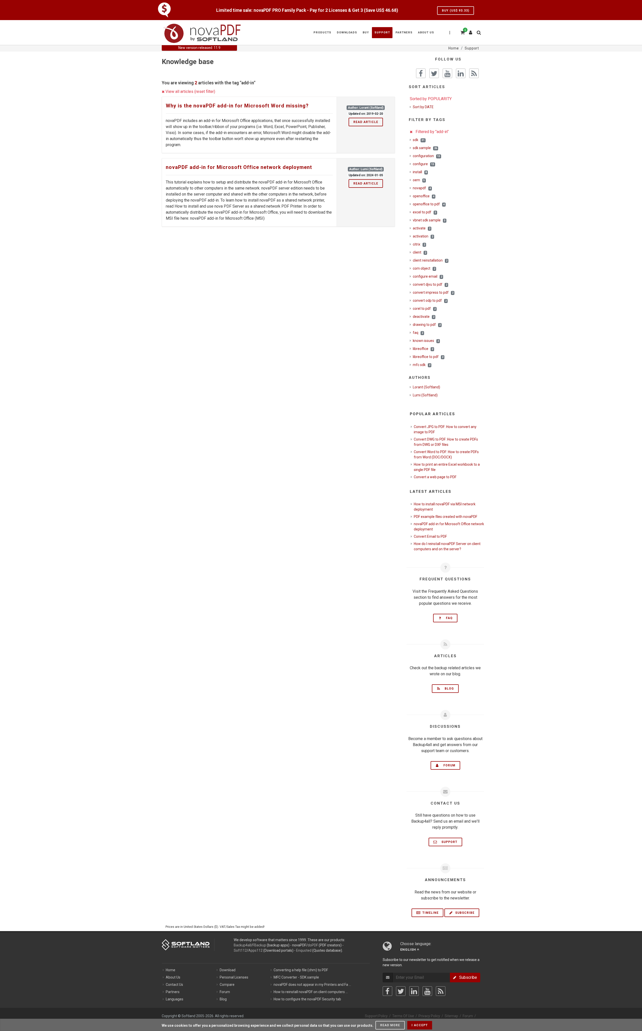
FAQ (448, 618)
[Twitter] (401, 991)
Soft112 (240, 950)
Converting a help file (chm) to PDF (301, 970)
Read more (390, 1025)
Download (227, 970)
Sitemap (451, 1016)
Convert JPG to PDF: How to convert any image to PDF (445, 429)
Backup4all (242, 945)
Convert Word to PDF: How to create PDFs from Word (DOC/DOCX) (446, 454)
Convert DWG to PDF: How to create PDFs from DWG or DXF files (446, 442)
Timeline (430, 913)
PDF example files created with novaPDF (445, 517)
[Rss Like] (474, 73)
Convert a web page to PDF (435, 477)
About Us (173, 977)
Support (447, 842)
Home (170, 970)
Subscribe (464, 913)
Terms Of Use (403, 1016)
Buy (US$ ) (455, 10)
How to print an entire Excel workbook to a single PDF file (447, 467)
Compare (227, 985)
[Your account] (470, 30)
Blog (448, 688)
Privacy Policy (429, 1016)
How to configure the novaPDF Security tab (307, 999)
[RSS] (440, 991)
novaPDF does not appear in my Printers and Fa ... (312, 985)
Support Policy (376, 1016)
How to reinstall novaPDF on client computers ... (311, 992)
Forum (447, 765)
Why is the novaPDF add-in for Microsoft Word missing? (237, 106)
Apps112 (255, 950)
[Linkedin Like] (460, 73)
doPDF (313, 945)
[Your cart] (462, 32)
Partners (173, 992)
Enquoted (303, 950)
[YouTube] (427, 991)
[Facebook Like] (421, 73)
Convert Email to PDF (430, 536)
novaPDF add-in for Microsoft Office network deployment (239, 167)
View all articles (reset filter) (190, 91)
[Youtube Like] (447, 73)
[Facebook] (387, 991)
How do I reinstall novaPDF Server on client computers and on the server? (447, 546)
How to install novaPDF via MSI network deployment (444, 506)
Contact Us (174, 985)
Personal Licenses (234, 977)
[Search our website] (478, 32)
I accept (420, 1025)
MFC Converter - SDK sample (296, 977)
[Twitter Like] (434, 73)
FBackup (259, 945)
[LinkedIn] (414, 991)
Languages (174, 999)
